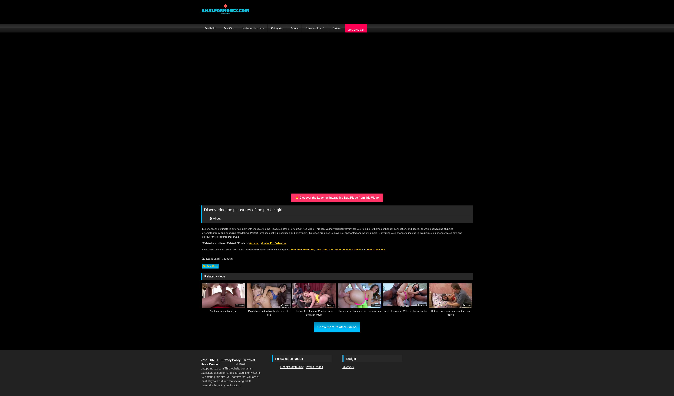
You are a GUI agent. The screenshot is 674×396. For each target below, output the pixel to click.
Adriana (254, 243)
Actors (294, 28)
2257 (204, 360)
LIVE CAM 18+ (356, 29)
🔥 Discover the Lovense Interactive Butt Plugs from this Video (337, 197)
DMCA (214, 360)
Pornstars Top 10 (314, 28)
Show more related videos (337, 327)
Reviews (336, 28)
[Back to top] (663, 385)
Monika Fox (268, 243)
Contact (214, 364)
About (216, 218)
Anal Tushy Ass (375, 249)
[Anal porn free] (225, 12)
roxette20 (348, 366)
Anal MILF (210, 28)
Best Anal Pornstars (253, 28)
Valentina (280, 243)
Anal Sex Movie (351, 249)
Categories (277, 28)
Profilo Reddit (314, 366)
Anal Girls (229, 28)
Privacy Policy (231, 360)
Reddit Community (291, 366)
